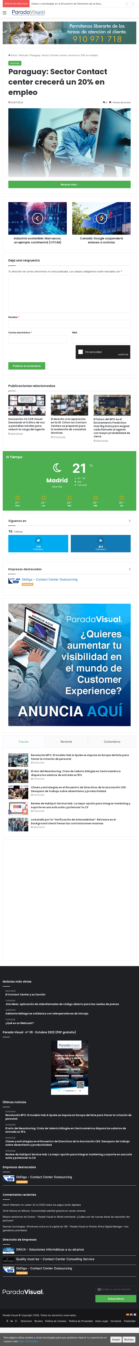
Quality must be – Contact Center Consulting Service (55, 1259)
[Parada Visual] (29, 12)
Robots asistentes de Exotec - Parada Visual (28, 1216)
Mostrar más (69, 184)
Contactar (115, 1321)
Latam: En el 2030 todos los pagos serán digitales (53, 1204)
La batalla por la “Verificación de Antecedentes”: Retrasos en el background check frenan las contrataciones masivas (73, 821)
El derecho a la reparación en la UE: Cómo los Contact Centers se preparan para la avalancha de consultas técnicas (69, 426)
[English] (131, 1314)
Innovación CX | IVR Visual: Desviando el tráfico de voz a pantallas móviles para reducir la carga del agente (26, 424)
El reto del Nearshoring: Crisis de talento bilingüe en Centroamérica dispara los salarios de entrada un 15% (76, 773)
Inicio (13, 55)
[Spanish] (127, 1314)
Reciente (66, 741)
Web (74, 332)
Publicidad (129, 1321)
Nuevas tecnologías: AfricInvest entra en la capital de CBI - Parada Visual (44, 1226)
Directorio (26, 1321)
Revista (38, 1321)
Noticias (23, 55)
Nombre (13, 317)
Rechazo (129, 1339)
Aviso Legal (101, 1321)
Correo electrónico (20, 332)
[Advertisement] (69, 899)
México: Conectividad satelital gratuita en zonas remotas (54, 1210)
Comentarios (112, 741)
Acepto (116, 1339)
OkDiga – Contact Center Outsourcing (50, 579)
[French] (134, 1314)
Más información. (29, 1341)
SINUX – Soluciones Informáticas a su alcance (50, 1249)
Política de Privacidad (81, 1321)
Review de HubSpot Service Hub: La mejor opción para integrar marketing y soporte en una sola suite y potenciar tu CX (80, 805)
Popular (24, 741)
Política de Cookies (55, 1321)
